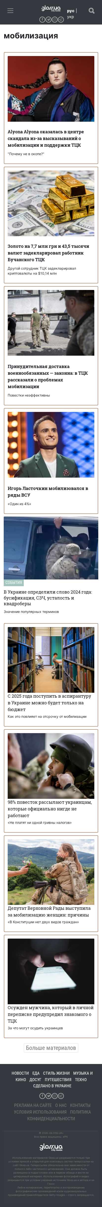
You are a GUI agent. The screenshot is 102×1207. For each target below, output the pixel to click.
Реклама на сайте (33, 1105)
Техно (81, 1079)
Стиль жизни (56, 1073)
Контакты (80, 1105)
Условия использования (40, 1112)
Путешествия (58, 1079)
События (13, 582)
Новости (20, 1073)
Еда (36, 1073)
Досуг (35, 1079)
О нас (61, 1105)
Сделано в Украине (52, 1085)
